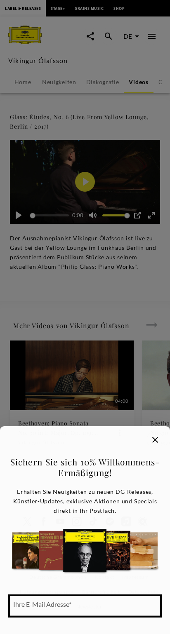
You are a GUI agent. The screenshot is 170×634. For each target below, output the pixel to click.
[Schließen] (155, 440)
